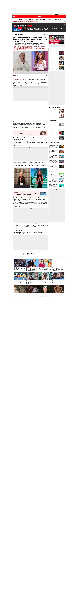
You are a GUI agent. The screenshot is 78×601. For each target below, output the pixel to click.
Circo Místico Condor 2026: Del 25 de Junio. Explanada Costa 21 (53, 151)
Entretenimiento (19, 34)
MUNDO (37, 19)
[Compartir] (46, 75)
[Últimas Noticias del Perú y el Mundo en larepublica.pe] (39, 16)
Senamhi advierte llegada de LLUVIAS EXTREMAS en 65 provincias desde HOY (53, 137)
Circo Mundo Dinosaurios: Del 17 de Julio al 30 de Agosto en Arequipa (53, 166)
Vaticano (41, 251)
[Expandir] (62, 24)
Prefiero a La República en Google (30, 254)
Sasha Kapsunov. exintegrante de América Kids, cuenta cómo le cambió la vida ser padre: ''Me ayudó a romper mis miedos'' (53, 59)
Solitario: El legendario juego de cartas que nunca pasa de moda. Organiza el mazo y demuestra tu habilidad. (53, 181)
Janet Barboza (32, 251)
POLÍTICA (22, 19)
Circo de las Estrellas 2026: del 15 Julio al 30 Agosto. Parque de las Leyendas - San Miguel (53, 147)
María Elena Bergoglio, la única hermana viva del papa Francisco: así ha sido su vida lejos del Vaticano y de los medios (24, 134)
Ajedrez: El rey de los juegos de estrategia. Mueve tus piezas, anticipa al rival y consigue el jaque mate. (53, 186)
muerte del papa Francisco (20, 79)
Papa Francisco (26, 251)
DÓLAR (54, 19)
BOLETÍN (59, 19)
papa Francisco (28, 223)
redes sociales (37, 121)
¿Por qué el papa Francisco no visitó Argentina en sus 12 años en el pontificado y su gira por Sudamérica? (26, 194)
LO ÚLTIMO (19, 19)
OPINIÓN (26, 19)
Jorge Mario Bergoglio (24, 126)
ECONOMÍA (30, 19)
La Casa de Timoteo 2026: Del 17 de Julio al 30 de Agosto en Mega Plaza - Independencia (53, 157)
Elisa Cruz (17, 75)
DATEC (56, 19)
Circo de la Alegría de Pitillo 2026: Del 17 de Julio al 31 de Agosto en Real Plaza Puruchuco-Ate (53, 162)
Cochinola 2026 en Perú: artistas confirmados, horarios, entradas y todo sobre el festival (53, 53)
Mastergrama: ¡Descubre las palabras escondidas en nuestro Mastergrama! (53, 175)
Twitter (19, 251)
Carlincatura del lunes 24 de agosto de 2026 (53, 124)
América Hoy (37, 251)
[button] (14, 16)
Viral (22, 251)
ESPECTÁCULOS (49, 19)
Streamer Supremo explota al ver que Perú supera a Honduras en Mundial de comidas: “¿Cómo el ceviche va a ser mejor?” (53, 69)
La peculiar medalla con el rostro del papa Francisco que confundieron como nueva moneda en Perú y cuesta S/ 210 (29, 49)
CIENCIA (40, 19)
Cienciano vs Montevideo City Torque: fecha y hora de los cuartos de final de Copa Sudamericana (53, 133)
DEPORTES (44, 19)
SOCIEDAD (34, 19)
